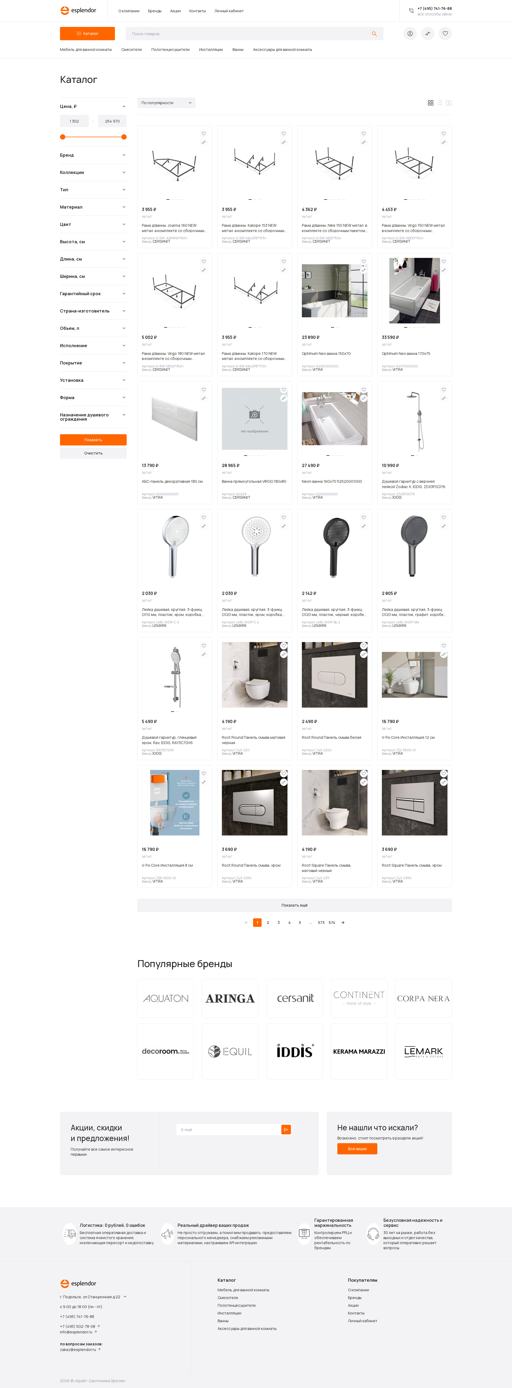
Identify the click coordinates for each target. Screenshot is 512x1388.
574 (332, 922)
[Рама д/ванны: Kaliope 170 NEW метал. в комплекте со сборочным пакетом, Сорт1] (254, 290)
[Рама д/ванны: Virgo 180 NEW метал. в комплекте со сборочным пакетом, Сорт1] (174, 290)
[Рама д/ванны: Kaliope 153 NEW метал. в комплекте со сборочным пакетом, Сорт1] (254, 163)
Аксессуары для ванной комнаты (282, 49)
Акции (175, 10)
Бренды (155, 10)
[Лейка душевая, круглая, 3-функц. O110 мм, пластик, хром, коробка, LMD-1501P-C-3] (174, 546)
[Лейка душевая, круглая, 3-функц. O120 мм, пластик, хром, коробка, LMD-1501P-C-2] (254, 546)
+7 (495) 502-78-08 (77, 1326)
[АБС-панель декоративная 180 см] (174, 419)
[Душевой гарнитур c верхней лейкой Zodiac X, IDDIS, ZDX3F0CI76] (414, 419)
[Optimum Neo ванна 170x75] (414, 290)
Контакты (197, 10)
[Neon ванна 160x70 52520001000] (334, 419)
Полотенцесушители (170, 49)
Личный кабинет (229, 10)
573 (321, 922)
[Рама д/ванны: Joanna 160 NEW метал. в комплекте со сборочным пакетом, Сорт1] (174, 163)
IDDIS (397, 497)
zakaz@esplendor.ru (78, 1349)
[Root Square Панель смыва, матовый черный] (334, 802)
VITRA (318, 369)
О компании (128, 10)
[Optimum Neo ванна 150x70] (334, 290)
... (311, 922)
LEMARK (160, 625)
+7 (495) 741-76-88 (435, 8)
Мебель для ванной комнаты (86, 49)
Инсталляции (211, 49)
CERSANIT (161, 241)
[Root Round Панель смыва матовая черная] (254, 675)
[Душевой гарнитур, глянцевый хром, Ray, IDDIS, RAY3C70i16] (174, 675)
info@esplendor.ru (76, 1331)
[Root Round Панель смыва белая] (334, 675)
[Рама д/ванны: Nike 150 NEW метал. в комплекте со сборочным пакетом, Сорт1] (334, 163)
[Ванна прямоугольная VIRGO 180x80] (254, 419)
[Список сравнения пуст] (427, 33)
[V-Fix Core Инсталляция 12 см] (414, 675)
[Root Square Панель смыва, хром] (414, 802)
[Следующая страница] (342, 922)
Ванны (238, 49)
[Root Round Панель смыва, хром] (254, 802)
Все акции (357, 1148)
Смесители (131, 49)
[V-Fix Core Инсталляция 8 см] (174, 802)
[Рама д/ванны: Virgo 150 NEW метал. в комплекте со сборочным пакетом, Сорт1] (414, 163)
